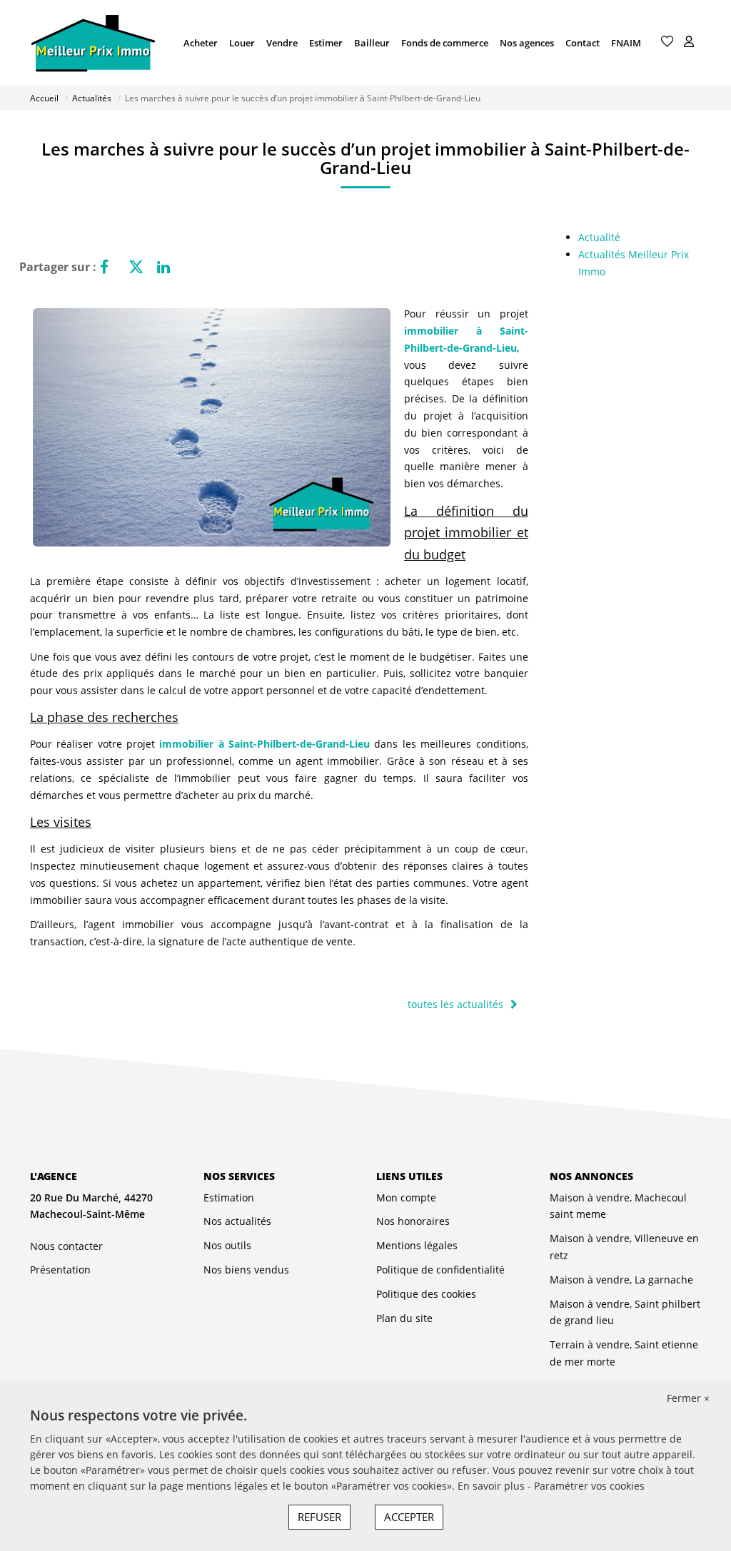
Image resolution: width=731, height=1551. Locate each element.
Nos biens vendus (246, 1269)
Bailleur (372, 42)
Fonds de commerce (444, 42)
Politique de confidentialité (440, 1269)
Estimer (326, 42)
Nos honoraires (413, 1221)
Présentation (60, 1269)
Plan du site (404, 1318)
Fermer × (688, 1398)
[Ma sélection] (667, 42)
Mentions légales (417, 1245)
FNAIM (626, 42)
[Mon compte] (689, 42)
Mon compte (406, 1197)
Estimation (228, 1197)
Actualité (599, 237)
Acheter (200, 42)
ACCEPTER (409, 1517)
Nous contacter (66, 1246)
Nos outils (227, 1245)
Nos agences (527, 42)
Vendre (282, 42)
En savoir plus (493, 1485)
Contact (582, 42)
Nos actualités (237, 1221)
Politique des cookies (426, 1294)
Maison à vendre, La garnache (621, 1279)
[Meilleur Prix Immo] (93, 43)
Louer (242, 42)
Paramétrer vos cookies (589, 1485)
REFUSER (319, 1517)
